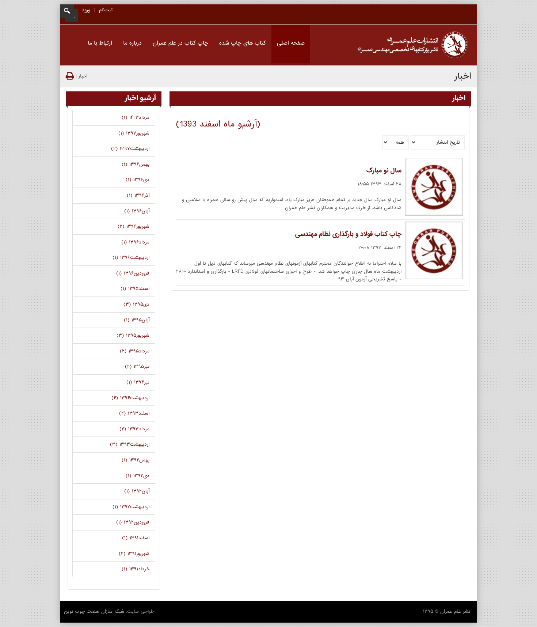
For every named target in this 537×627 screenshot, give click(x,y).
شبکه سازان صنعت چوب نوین (94, 611)
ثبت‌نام (106, 10)
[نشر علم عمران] (412, 45)
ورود (86, 10)
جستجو (67, 11)
